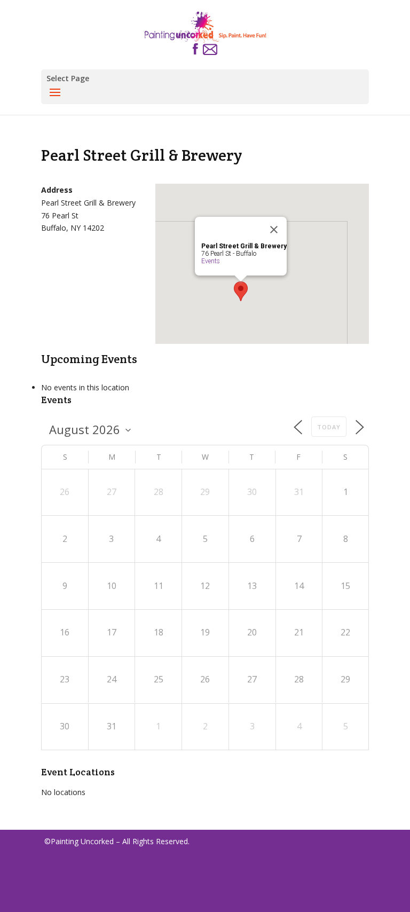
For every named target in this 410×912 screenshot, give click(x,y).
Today (329, 427)
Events (210, 261)
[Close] (274, 229)
